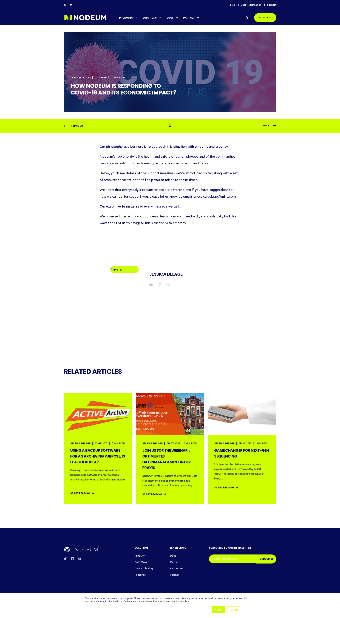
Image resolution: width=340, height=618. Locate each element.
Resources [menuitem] (176, 568)
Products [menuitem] (126, 17)
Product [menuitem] (140, 555)
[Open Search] (247, 17)
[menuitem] (232, 5)
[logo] (81, 549)
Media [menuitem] (174, 562)
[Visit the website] (159, 285)
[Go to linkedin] (167, 285)
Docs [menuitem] (170, 17)
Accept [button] (218, 609)
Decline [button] (234, 609)
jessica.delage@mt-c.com (216, 196)
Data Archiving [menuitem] (144, 568)
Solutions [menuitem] (150, 17)
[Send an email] (152, 285)
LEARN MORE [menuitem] (178, 548)
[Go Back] (170, 126)
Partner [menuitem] (188, 17)
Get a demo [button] (265, 17)
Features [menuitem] (140, 574)
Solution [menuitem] (141, 548)
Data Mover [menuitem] (142, 562)
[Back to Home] (85, 17)
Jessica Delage (81, 77)
